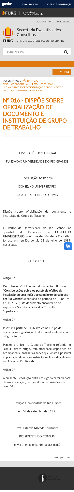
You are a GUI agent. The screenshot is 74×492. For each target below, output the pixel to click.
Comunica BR (30, 4)
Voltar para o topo (62, 457)
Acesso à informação (59, 4)
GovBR (7, 4)
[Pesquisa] (65, 52)
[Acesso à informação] (49, 478)
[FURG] (9, 29)
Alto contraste (45, 21)
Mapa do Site (64, 21)
